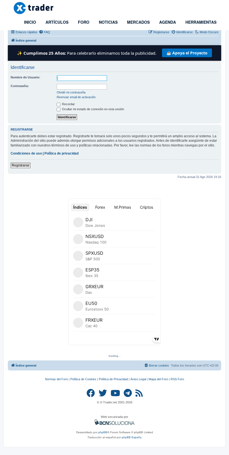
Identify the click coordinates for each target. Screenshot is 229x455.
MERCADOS (138, 22)
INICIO (29, 22)
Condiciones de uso (26, 153)
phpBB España (132, 437)
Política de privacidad (61, 153)
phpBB (102, 432)
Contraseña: (20, 86)
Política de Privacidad (113, 379)
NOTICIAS (108, 22)
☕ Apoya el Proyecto (186, 53)
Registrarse (20, 165)
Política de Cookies (83, 379)
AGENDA (167, 22)
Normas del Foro (56, 379)
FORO (83, 22)
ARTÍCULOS (56, 22)
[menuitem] (44, 32)
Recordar (68, 104)
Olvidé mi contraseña (71, 92)
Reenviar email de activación (76, 97)
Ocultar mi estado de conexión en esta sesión (92, 109)
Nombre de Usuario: (25, 77)
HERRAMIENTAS (200, 22)
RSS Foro (177, 379)
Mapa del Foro (158, 379)
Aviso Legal (138, 379)
